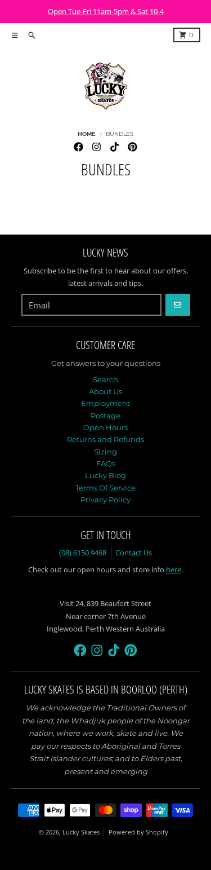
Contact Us (133, 552)
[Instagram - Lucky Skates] (96, 146)
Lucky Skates (81, 832)
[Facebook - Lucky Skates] (79, 146)
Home (87, 134)
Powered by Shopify (138, 832)
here (173, 569)
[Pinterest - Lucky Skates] (132, 146)
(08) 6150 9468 (82, 552)
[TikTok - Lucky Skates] (114, 146)
